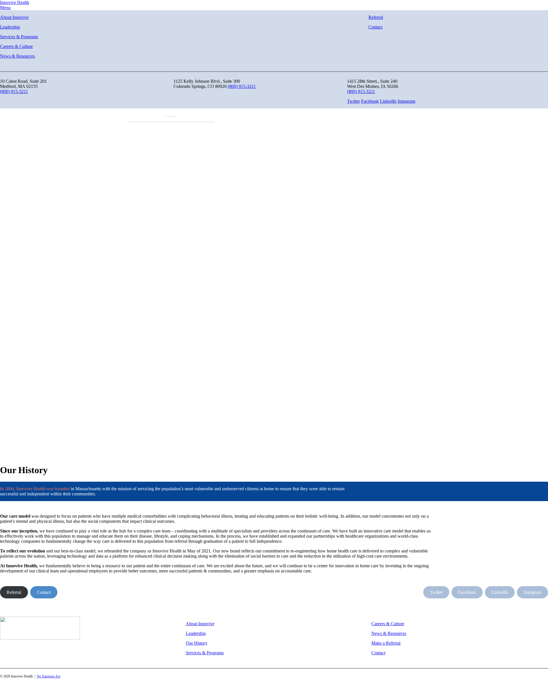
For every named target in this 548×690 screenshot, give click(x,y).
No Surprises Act (48, 676)
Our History (196, 643)
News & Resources (17, 56)
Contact (375, 27)
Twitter (353, 101)
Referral (375, 17)
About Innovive (14, 17)
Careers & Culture (16, 46)
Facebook (370, 101)
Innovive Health (14, 2)
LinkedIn (388, 101)
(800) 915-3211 (14, 91)
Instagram (406, 101)
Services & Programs (19, 36)
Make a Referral (385, 643)
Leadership (10, 27)
